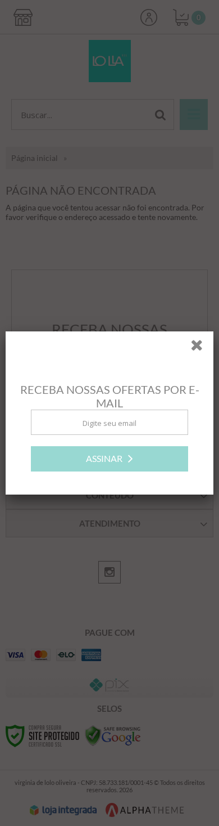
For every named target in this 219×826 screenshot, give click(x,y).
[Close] (200, 347)
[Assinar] (109, 459)
